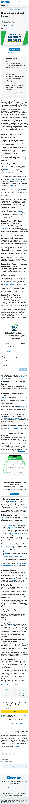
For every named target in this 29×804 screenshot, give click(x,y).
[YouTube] (16, 787)
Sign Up (14, 711)
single (13, 580)
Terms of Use (19, 715)
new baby (15, 623)
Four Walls (11, 185)
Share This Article (15, 49)
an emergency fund (15, 179)
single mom (23, 152)
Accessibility (22, 795)
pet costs (18, 213)
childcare (19, 211)
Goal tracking (4, 517)
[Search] (19, 2)
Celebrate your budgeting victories (12, 556)
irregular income (13, 156)
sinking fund (16, 519)
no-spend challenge (13, 527)
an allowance (11, 644)
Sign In (23, 2)
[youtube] (13, 754)
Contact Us (13, 781)
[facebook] (2, 754)
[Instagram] (20, 787)
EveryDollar (4, 671)
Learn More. (16, 746)
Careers (8, 781)
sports (25, 445)
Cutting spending (7, 525)
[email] (21, 723)
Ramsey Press (13, 783)
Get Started (4, 781)
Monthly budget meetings (8, 546)
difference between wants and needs (13, 418)
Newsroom (24, 781)
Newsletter (19, 781)
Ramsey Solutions (11, 26)
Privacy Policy (4, 802)
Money (11, 9)
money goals (11, 501)
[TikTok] (12, 787)
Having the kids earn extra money (12, 528)
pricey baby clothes (12, 428)
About (18, 783)
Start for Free (14, 493)
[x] (6, 754)
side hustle (18, 150)
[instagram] (10, 754)
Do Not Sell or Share (8, 795)
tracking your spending (10, 274)
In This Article (4, 5)
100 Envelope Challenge (15, 533)
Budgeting (17, 9)
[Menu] (26, 2)
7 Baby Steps (23, 507)
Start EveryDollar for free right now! (10, 684)
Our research (4, 397)
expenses (7, 169)
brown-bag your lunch (9, 284)
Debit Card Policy (6, 793)
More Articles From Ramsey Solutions (9, 750)
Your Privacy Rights (21, 793)
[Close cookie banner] (27, 799)
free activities (21, 451)
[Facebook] (8, 723)
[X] (16, 723)
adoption (22, 623)
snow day (15, 445)
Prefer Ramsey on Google (15, 52)
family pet (12, 624)
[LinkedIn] (12, 723)
